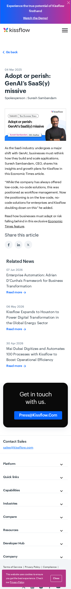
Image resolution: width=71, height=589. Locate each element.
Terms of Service (12, 567)
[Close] (68, 3)
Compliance (50, 567)
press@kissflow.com (38, 415)
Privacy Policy (32, 567)
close (56, 578)
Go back (11, 52)
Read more (14, 292)
